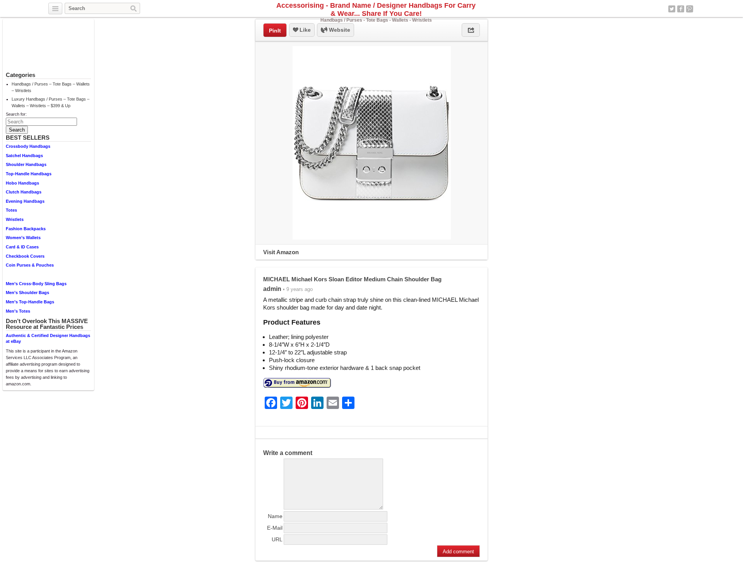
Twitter (672, 9)
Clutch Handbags (23, 192)
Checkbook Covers (25, 256)
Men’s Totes (18, 311)
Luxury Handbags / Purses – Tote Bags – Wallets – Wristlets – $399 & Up (50, 102)
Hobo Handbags (22, 183)
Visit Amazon (281, 252)
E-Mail (274, 528)
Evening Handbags (25, 201)
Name (275, 516)
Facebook (681, 9)
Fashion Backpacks (26, 228)
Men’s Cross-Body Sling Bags (36, 283)
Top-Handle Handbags (28, 173)
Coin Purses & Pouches (30, 265)
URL (277, 539)
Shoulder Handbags (26, 164)
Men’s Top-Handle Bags (30, 301)
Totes (11, 210)
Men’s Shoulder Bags (27, 292)
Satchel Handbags (24, 155)
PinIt (275, 30)
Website (338, 30)
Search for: (16, 114)
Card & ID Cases (22, 247)
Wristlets (15, 219)
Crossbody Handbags (28, 146)
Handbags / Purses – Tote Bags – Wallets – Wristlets (51, 87)
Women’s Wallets (23, 237)
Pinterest (689, 9)
